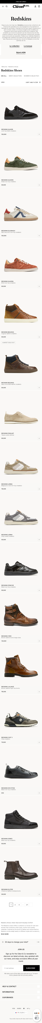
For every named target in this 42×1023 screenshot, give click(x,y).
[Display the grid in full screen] (6, 82)
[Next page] (31, 905)
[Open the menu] (3, 6)
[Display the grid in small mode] (8, 82)
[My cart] (39, 6)
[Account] (35, 6)
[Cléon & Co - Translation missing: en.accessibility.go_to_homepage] (21, 6)
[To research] (7, 6)
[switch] (37, 1018)
